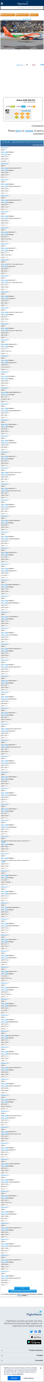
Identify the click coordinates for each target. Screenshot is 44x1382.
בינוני (24, 65)
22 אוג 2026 (4, 452)
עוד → (22, 1288)
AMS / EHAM (5, 472)
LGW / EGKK (5, 312)
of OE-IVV (31, 106)
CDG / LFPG (5, 264)
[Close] (40, 1368)
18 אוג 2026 (4, 804)
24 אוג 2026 (4, 227)
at (10, 106)
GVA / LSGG (5, 168)
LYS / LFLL (4, 154)
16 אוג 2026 (4, 967)
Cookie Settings (29, 1378)
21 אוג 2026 (4, 548)
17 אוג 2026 (4, 871)
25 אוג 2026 (4, 147)
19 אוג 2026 (4, 708)
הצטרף (19, 1295)
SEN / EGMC (5, 520)
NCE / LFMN (5, 1035)
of (21, 106)
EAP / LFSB (5, 987)
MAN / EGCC (5, 424)
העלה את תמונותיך (21, 15)
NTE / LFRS (5, 584)
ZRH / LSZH (5, 616)
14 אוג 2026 (4, 1191)
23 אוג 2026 (4, 372)
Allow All (14, 1378)
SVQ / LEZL (5, 376)
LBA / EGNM (5, 392)
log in (18, 130)
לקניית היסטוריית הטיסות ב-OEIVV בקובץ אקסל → (22, 1291)
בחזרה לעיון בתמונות (6, 15)
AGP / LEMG (5, 152)
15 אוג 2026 (4, 1095)
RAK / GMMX (5, 344)
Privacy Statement (17, 1374)
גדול (21, 65)
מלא (18, 65)
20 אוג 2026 (4, 644)
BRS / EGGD (5, 232)
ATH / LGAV (3, 841)
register (29, 130)
